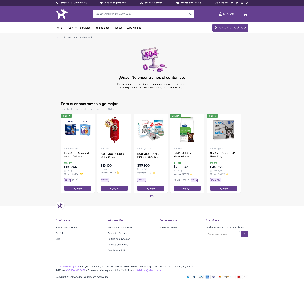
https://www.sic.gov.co (67, 266)
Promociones (102, 27)
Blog (58, 238)
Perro (59, 27)
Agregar (77, 188)
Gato (71, 27)
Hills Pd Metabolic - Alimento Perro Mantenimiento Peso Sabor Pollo (184, 155)
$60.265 (70, 167)
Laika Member (134, 27)
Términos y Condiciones (120, 227)
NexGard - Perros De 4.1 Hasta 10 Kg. (222, 155)
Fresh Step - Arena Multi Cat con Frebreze (76, 155)
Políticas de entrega (118, 244)
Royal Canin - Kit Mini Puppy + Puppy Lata (148, 155)
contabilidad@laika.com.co (147, 270)
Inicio (58, 37)
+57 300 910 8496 (76, 270)
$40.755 (216, 167)
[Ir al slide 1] (151, 196)
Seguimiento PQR (117, 250)
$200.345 (181, 167)
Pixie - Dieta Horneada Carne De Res (112, 155)
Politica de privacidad (119, 238)
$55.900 (143, 165)
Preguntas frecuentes (119, 233)
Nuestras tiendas (168, 227)
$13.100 (106, 165)
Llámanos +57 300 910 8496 (73, 2)
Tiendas (118, 27)
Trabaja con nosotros (66, 227)
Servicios (85, 27)
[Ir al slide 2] (153, 196)
